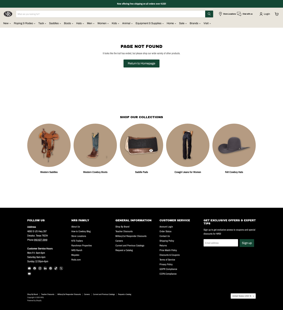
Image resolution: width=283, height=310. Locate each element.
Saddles (54, 23)
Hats (79, 23)
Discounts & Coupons (169, 255)
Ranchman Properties (81, 245)
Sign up (247, 243)
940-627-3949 (40, 240)
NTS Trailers (77, 240)
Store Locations (78, 236)
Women (102, 23)
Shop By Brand (122, 226)
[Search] (209, 14)
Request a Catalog (124, 250)
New (6, 23)
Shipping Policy (166, 240)
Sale (182, 23)
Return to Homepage (141, 63)
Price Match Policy (168, 250)
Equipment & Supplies (149, 23)
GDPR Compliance (168, 269)
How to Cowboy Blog (81, 231)
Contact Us (164, 236)
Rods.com (76, 259)
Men (90, 23)
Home (170, 23)
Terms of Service (167, 259)
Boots (67, 23)
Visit (206, 23)
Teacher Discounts (124, 231)
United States (241, 295)
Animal (126, 23)
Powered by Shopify (34, 300)
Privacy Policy (166, 264)
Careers (119, 240)
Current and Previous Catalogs (129, 245)
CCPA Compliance (168, 273)
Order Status (165, 231)
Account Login (166, 226)
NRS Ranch (76, 250)
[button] (265, 14)
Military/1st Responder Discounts (131, 236)
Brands (194, 23)
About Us (75, 226)
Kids (114, 23)
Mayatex (75, 255)
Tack (41, 23)
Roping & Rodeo (24, 23)
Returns (163, 245)
